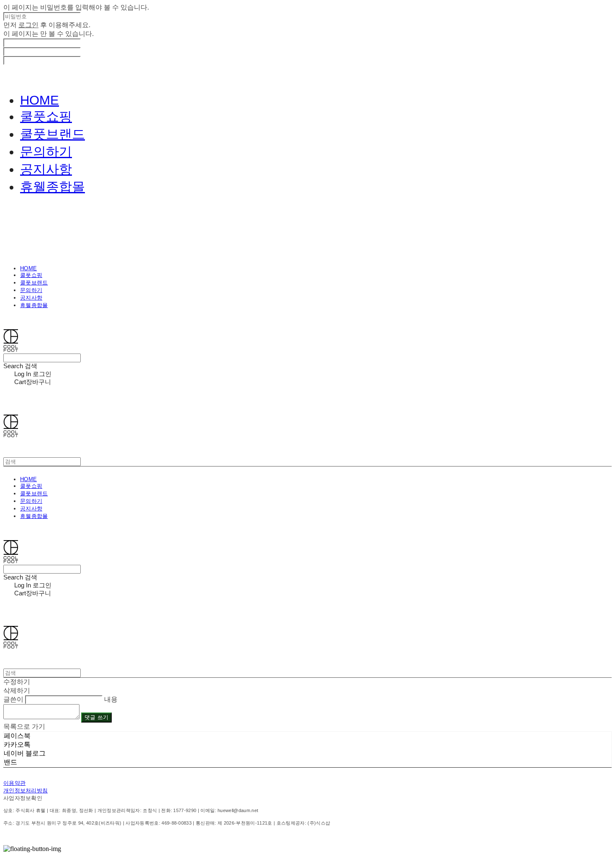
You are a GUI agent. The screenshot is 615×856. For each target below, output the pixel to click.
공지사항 (46, 169)
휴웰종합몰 (52, 186)
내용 (111, 699)
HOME (39, 100)
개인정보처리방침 (25, 790)
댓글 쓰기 (96, 717)
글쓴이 (13, 699)
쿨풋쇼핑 (46, 116)
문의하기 (46, 151)
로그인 (28, 24)
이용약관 (14, 783)
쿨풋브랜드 (52, 134)
